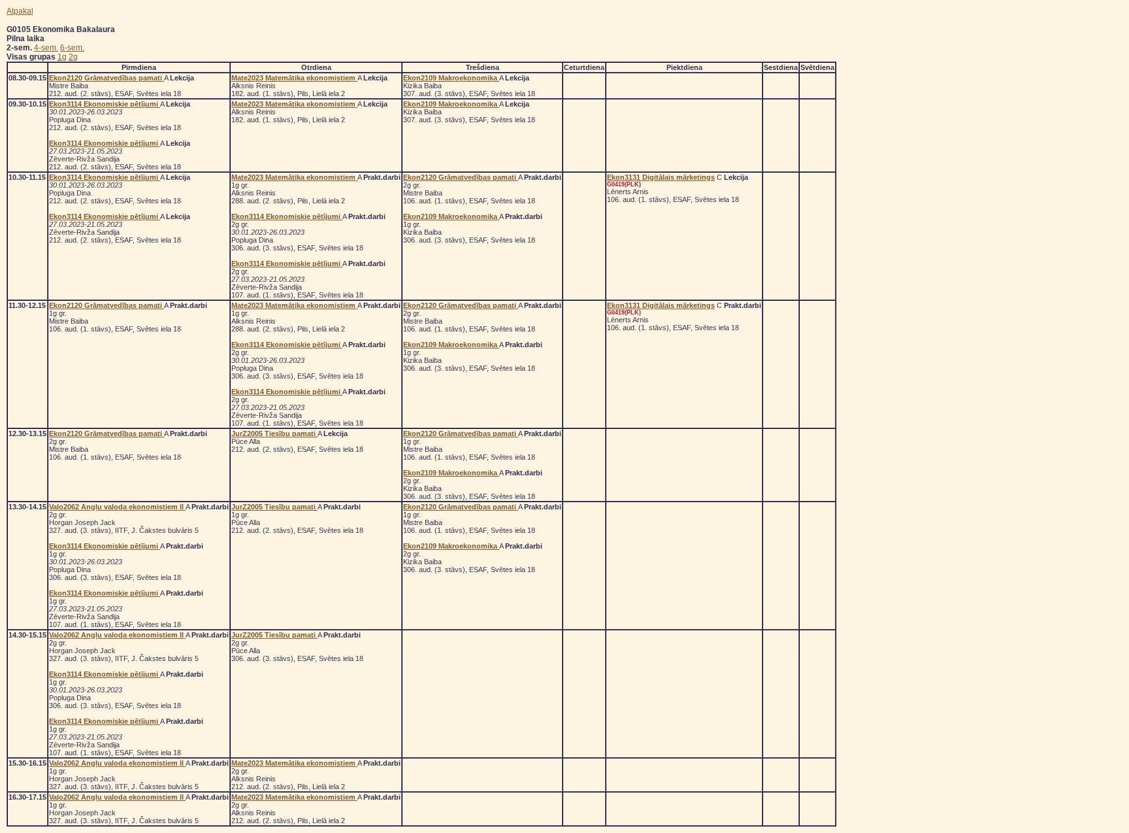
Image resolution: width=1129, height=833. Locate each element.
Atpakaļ (20, 11)
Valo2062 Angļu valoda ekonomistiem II (117, 507)
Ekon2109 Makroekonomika (451, 78)
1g (62, 56)
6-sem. (72, 47)
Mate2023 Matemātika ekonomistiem (294, 78)
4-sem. (46, 47)
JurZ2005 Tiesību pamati (274, 433)
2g (73, 56)
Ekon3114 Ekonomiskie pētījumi (104, 104)
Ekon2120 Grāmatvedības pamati (106, 78)
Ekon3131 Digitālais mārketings (661, 177)
